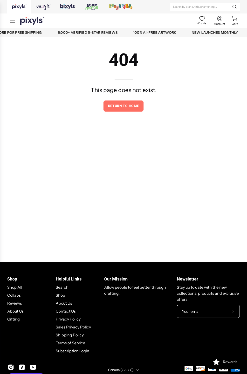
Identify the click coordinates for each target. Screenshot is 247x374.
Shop (12, 279)
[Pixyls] (32, 21)
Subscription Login (72, 350)
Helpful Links (69, 279)
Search (62, 287)
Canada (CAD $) (121, 370)
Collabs (14, 295)
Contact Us (66, 311)
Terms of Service (70, 343)
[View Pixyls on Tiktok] (22, 367)
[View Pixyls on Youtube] (33, 367)
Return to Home (123, 106)
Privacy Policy (68, 319)
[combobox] (205, 7)
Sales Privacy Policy (73, 327)
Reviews (14, 303)
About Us (15, 311)
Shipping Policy (70, 335)
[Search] (234, 6)
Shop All (14, 287)
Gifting (13, 319)
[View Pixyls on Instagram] (10, 367)
